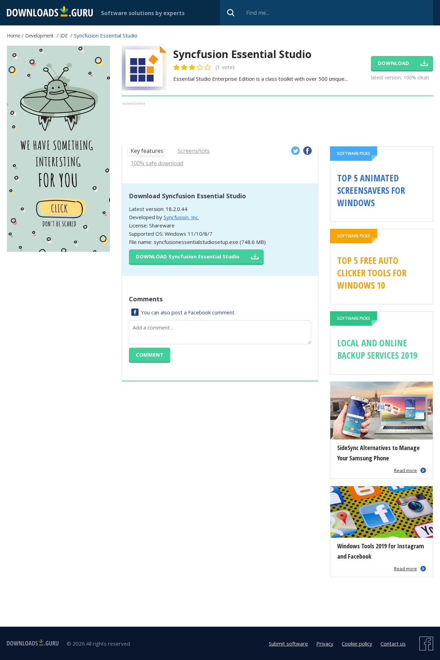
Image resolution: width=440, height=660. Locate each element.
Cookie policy (357, 643)
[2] (180, 67)
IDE (64, 35)
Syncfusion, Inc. (181, 217)
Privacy (324, 643)
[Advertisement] (277, 122)
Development (39, 35)
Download (188, 256)
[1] (176, 67)
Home (13, 35)
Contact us (393, 643)
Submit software (288, 643)
